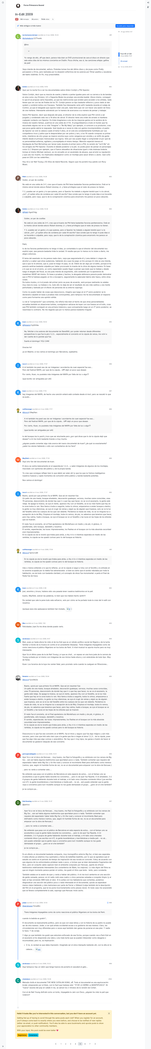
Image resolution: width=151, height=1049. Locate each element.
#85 (110, 322)
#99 (110, 963)
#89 (110, 458)
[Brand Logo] (19, 5)
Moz (23, 623)
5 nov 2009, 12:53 (41, 903)
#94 (110, 639)
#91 (110, 549)
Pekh (24, 176)
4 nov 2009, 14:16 (42, 87)
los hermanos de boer (30, 35)
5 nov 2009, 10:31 (50, 754)
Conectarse (33, 1035)
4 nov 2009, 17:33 (43, 458)
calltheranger (27, 409)
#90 (110, 492)
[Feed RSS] (53, 19)
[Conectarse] (148, 2)
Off (17, 19)
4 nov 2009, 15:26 (42, 209)
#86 (110, 364)
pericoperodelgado (29, 754)
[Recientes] (3, 2)
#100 (110, 979)
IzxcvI (24, 364)
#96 (110, 754)
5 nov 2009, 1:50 (39, 623)
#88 (110, 409)
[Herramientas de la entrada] (110, 80)
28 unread (123, 61)
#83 (110, 176)
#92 (110, 588)
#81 (110, 35)
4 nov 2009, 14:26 (40, 176)
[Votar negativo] (105, 80)
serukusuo (26, 639)
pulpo (24, 903)
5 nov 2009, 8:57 (44, 639)
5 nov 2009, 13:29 (45, 979)
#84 (110, 209)
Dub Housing (26, 801)
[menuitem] (148, 2)
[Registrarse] (148, 7)
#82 (110, 87)
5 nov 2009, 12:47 (46, 801)
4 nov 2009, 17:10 (40, 391)
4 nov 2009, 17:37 (41, 492)
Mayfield (25, 458)
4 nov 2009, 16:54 (40, 322)
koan (24, 322)
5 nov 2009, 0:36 (40, 588)
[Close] (109, 1013)
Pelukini (25, 676)
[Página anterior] (56, 1043)
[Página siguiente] (95, 1043)
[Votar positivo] (98, 80)
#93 (110, 623)
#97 (110, 801)
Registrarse (22, 1035)
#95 (110, 676)
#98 (110, 903)
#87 (110, 391)
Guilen (24, 87)
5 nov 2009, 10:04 (43, 676)
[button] (3, 1046)
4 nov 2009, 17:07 (41, 364)
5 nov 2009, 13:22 (44, 963)
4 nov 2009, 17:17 (46, 409)
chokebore (26, 979)
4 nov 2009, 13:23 (52, 35)
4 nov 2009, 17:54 (47, 549)
